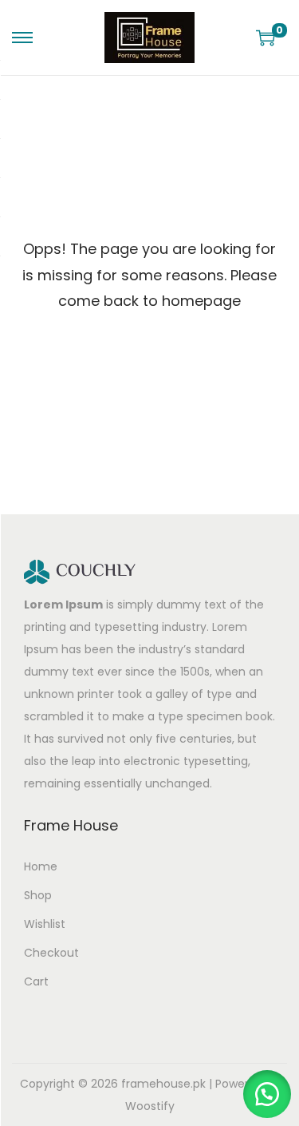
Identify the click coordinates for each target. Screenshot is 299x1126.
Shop (38, 895)
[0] (265, 37)
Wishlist (44, 924)
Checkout (51, 953)
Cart (36, 981)
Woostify (150, 1106)
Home (40, 866)
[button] (267, 1094)
